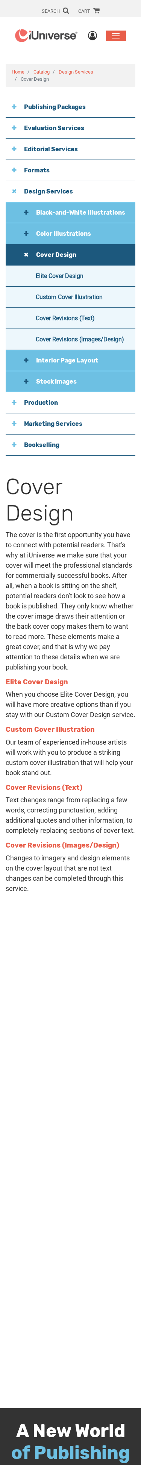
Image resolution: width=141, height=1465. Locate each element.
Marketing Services (53, 423)
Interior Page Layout (67, 360)
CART (84, 11)
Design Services (76, 72)
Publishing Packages (55, 107)
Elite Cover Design (59, 275)
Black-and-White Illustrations (80, 212)
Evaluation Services (54, 128)
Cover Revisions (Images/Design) (80, 339)
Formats (37, 170)
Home (18, 72)
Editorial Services (51, 149)
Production (41, 402)
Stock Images (56, 381)
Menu (116, 35)
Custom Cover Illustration (69, 297)
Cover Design (56, 254)
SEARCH (51, 11)
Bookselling (41, 444)
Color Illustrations (63, 233)
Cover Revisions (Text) (65, 318)
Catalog (41, 72)
